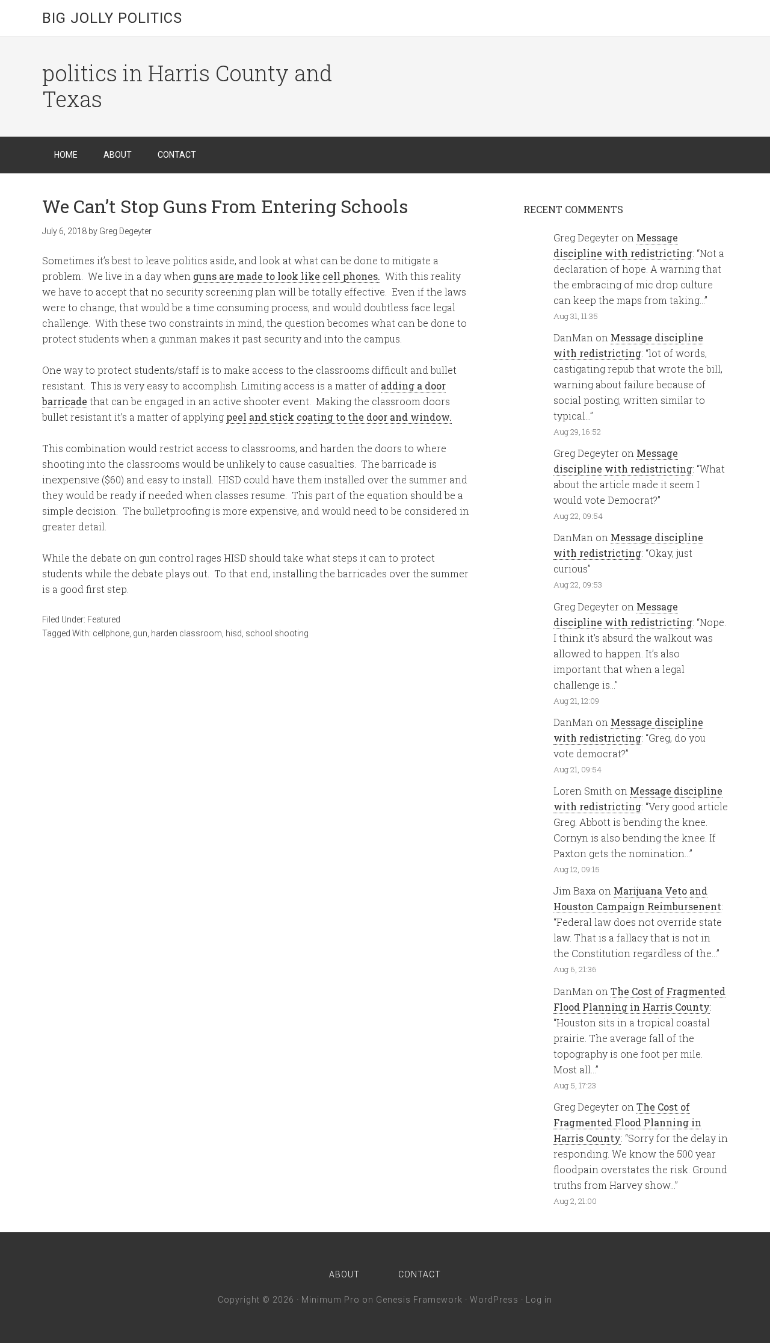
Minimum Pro (330, 1299)
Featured (103, 619)
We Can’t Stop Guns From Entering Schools (225, 206)
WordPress (494, 1299)
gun (140, 633)
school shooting (277, 633)
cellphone (111, 633)
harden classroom (186, 633)
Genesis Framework (419, 1299)
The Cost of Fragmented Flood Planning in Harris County (627, 1122)
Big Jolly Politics (112, 18)
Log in (539, 1299)
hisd (234, 633)
